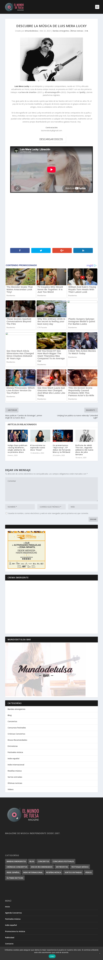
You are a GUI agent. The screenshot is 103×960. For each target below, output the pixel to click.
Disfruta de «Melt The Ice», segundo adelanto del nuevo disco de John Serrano (84, 450)
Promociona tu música (15, 931)
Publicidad (9, 937)
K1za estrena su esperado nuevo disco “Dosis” (37, 447)
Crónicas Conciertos (16, 734)
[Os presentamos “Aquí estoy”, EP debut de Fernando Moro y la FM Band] (63, 436)
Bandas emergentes (61, 31)
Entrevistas (13, 746)
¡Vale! (52, 956)
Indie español (13, 758)
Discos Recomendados (17, 740)
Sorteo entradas (15, 777)
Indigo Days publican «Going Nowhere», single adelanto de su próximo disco (17, 448)
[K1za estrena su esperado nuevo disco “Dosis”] (40, 436)
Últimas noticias (76, 31)
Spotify (82, 92)
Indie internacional (16, 764)
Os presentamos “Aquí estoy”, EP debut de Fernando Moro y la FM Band (62, 448)
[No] (99, 953)
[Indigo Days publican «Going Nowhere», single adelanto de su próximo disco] (18, 436)
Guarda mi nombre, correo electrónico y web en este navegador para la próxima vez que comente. (48, 513)
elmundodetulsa (31, 31)
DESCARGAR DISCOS (51, 139)
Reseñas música (15, 771)
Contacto (9, 943)
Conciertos (12, 721)
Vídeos (10, 789)
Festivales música (15, 752)
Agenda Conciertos (13, 913)
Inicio (7, 906)
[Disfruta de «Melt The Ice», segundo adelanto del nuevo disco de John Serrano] (85, 436)
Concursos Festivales (17, 727)
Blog (10, 715)
